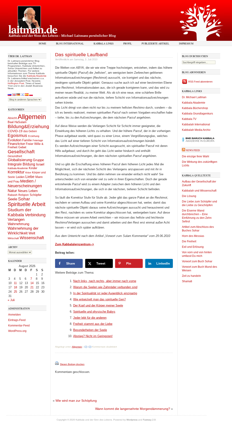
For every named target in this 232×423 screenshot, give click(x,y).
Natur (12, 190)
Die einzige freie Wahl (195, 156)
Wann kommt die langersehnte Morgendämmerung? (132, 409)
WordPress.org (17, 331)
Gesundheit (15, 156)
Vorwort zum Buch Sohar (197, 261)
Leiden (20, 177)
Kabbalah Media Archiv (196, 129)
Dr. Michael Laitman (194, 97)
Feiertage (38, 140)
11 (15, 283)
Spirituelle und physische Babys (94, 311)
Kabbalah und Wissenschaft (199, 190)
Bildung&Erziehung (28, 126)
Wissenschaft (32, 238)
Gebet (22, 147)
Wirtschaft (13, 238)
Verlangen (16, 219)
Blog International (70, 43)
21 (32, 287)
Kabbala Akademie (36, 76)
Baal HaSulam (17, 122)
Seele (12, 199)
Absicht (12, 118)
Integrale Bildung (21, 164)
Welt (32, 233)
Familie (27, 140)
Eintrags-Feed (17, 320)
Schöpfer (35, 195)
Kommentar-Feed (19, 325)
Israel (40, 164)
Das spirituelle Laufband (81, 54)
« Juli (11, 300)
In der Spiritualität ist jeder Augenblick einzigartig (105, 293)
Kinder (33, 168)
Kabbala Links (104, 43)
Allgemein (32, 116)
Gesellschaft (21, 151)
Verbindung (35, 215)
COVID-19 (15, 131)
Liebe (29, 177)
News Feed (193, 150)
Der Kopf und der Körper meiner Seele (98, 305)
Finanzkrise (16, 144)
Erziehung (33, 136)
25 (15, 291)
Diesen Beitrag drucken (72, 364)
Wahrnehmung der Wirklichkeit (23, 230)
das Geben (30, 131)
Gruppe (38, 160)
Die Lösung (189, 196)
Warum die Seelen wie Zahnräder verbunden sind (105, 287)
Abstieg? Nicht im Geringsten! (93, 336)
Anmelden (14, 314)
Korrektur (16, 172)
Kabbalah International (196, 124)
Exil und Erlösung (193, 246)
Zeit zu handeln (191, 275)
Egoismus (17, 135)
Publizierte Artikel (155, 43)
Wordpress (132, 419)
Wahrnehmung (18, 224)
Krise (28, 172)
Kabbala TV (189, 119)
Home (42, 43)
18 (15, 287)
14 (32, 283)
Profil (127, 43)
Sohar (24, 199)
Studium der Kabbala (19, 212)
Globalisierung (20, 160)
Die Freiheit (189, 241)
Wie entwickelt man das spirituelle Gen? (99, 299)
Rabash (12, 195)
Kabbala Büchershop (195, 108)
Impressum (186, 43)
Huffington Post (16, 83)
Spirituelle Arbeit (26, 204)
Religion (23, 194)
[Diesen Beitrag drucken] (57, 364)
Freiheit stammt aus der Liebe (92, 324)
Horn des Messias (193, 236)
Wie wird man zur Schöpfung (76, 400)
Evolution (14, 140)
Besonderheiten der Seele (90, 330)
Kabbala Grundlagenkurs (197, 113)
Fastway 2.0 (149, 419)
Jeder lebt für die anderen (89, 317)
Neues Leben (28, 191)
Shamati (187, 281)
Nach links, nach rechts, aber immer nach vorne (104, 281)
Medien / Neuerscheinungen (25, 183)
